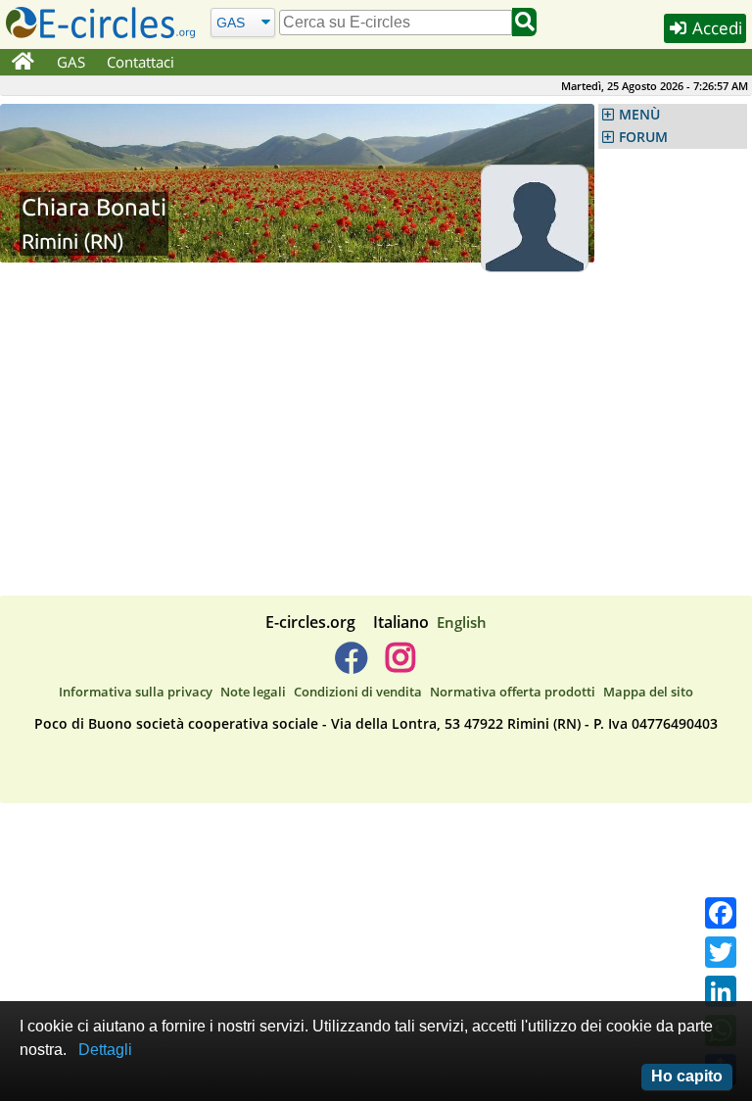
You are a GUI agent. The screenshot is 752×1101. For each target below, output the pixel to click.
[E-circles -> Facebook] (351, 665)
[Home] (23, 62)
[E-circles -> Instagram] (400, 665)
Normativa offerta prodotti (512, 691)
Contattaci (140, 62)
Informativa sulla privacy (135, 691)
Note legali (253, 691)
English (462, 622)
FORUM (643, 137)
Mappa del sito (648, 691)
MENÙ (639, 114)
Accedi (715, 28)
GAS (71, 62)
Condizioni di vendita (358, 691)
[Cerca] (524, 22)
